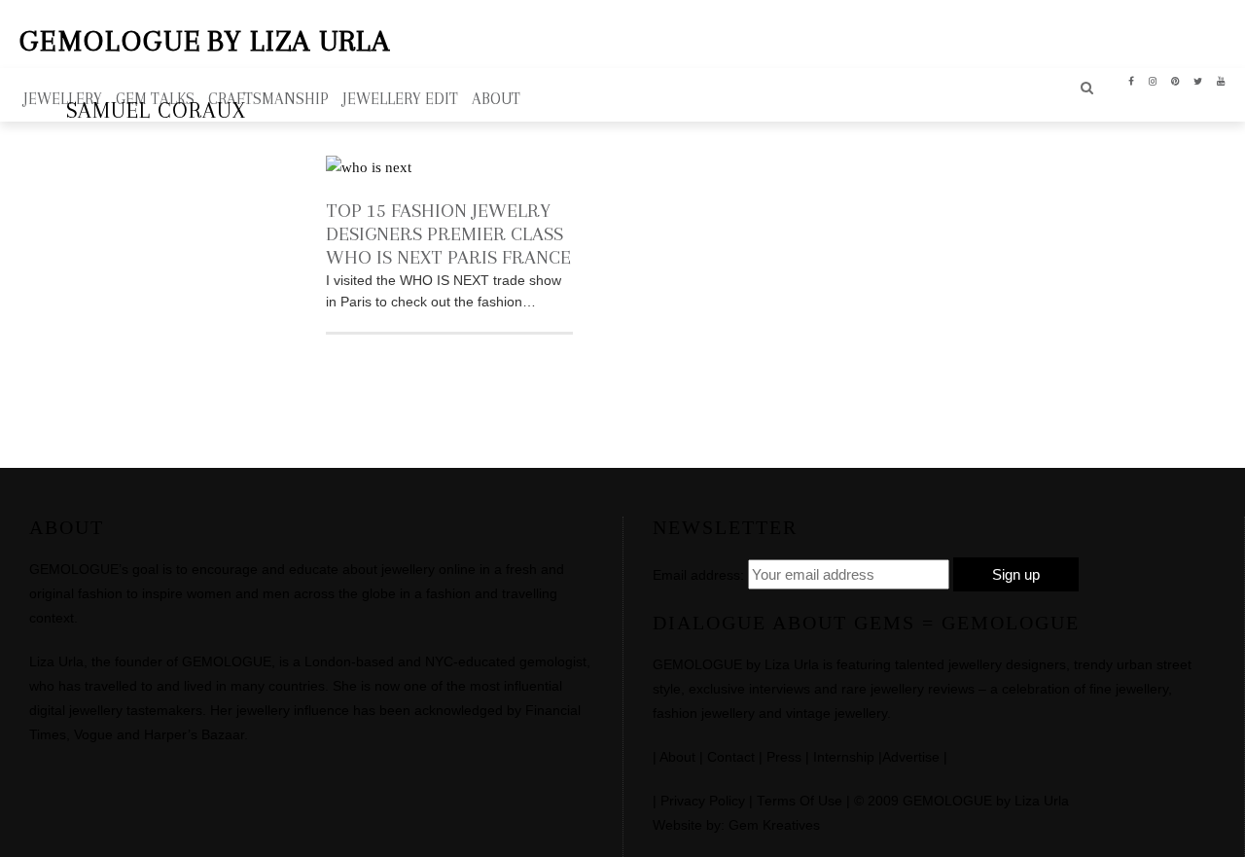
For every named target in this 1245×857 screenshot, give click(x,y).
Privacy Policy (702, 801)
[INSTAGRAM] (1153, 80)
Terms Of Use (799, 801)
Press (783, 757)
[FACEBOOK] (1131, 80)
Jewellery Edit (400, 98)
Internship (843, 757)
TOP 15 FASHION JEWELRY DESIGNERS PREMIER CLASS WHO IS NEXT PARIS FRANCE (448, 233)
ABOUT (496, 98)
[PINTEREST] (1175, 80)
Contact (731, 757)
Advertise (911, 757)
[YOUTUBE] (1221, 80)
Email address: (698, 575)
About (677, 757)
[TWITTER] (1198, 80)
